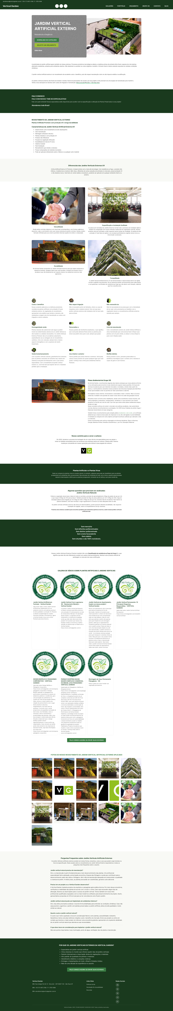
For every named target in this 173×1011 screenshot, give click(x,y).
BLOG (166, 6)
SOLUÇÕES (109, 6)
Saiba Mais (38, 50)
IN (117, 993)
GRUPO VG (146, 6)
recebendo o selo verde (125, 413)
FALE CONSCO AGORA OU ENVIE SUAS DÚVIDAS (86, 740)
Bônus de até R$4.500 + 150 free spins (88, 82)
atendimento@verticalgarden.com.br (12, 1)
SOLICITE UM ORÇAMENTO (46, 45)
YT (117, 997)
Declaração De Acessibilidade (94, 987)
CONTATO (157, 6)
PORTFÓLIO (121, 6)
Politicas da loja (90, 984)
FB (117, 985)
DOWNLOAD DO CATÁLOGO (47, 40)
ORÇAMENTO (133, 6)
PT (117, 1001)
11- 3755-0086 (38, 1)
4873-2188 (30, 1)
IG (117, 989)
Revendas (89, 990)
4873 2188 (43, 987)
